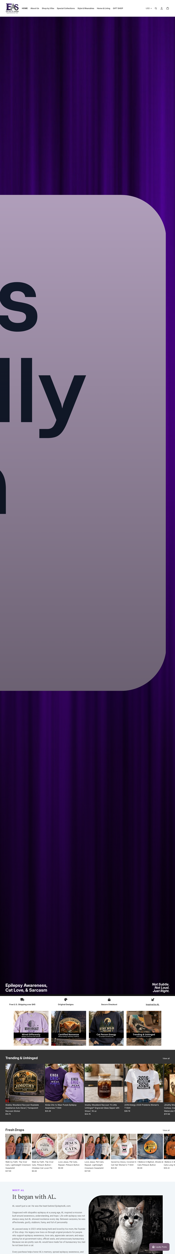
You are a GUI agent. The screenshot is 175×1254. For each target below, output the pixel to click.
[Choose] (39, 1098)
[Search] (156, 8)
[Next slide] (167, 1089)
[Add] (119, 1098)
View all (166, 1058)
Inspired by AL (152, 1004)
